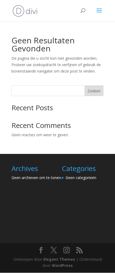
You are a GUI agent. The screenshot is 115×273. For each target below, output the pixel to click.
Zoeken (94, 90)
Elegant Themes (59, 259)
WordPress (62, 265)
